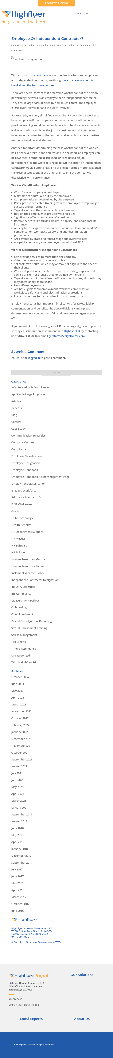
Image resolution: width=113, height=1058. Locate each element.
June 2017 (17, 876)
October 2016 (20, 904)
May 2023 (17, 691)
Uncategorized (20, 655)
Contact (86, 13)
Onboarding (19, 607)
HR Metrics (18, 538)
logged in (34, 358)
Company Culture (22, 442)
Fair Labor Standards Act (27, 497)
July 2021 (17, 773)
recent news (41, 75)
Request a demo (56, 3)
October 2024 (20, 677)
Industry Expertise (23, 587)
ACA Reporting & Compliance (30, 387)
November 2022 (21, 711)
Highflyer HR (72, 331)
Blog (14, 415)
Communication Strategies (28, 435)
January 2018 (19, 849)
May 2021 (17, 787)
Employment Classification (28, 483)
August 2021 (19, 766)
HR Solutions (19, 552)
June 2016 (17, 911)
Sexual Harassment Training (29, 628)
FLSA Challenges (21, 504)
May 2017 (17, 883)
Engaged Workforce (23, 490)
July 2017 (17, 869)
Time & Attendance (23, 648)
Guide (15, 511)
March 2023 (18, 704)
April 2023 (17, 697)
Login (78, 13)
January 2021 (19, 807)
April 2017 (17, 890)
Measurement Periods (25, 600)
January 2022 (19, 732)
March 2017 (18, 897)
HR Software (19, 545)
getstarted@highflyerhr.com (67, 336)
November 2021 (21, 746)
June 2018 (17, 828)
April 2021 (17, 794)
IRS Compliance (84, 45)
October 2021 (20, 752)
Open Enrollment (22, 614)
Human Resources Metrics (28, 559)
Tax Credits (18, 642)
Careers (16, 422)
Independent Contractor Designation (55, 45)
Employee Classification (26, 456)
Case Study (18, 428)
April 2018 (17, 842)
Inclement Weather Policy (27, 573)
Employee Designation (23, 45)
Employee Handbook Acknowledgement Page (40, 477)
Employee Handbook (24, 470)
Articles (16, 401)
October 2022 (20, 718)
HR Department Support (27, 532)
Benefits (16, 408)
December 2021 (21, 739)
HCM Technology (22, 518)
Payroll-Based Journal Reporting (31, 621)
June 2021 (17, 780)
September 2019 (21, 814)
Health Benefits (21, 525)
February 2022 (20, 725)
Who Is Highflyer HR (24, 662)
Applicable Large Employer (28, 394)
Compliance (18, 449)
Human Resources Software (29, 566)
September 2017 (21, 862)
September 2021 (21, 759)
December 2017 (21, 856)
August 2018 (19, 821)
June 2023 (17, 684)
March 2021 (18, 801)
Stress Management (24, 635)
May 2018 (17, 835)
